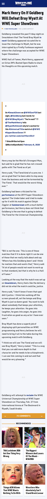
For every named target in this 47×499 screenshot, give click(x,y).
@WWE (36, 129)
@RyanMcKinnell (13, 125)
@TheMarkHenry (13, 122)
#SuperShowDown (14, 132)
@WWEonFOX (31, 112)
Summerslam (18, 204)
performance (8, 195)
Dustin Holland (11, 29)
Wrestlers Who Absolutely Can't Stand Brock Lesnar (34, 490)
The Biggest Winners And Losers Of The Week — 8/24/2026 (35, 454)
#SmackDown (14, 112)
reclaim (30, 395)
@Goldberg (16, 115)
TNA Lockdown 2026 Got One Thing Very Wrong (11, 453)
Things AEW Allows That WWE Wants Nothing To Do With (11, 490)
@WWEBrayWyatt (14, 119)
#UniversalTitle (16, 129)
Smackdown (10, 283)
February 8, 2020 (32, 144)
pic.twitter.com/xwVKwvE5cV (19, 135)
